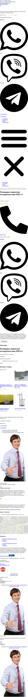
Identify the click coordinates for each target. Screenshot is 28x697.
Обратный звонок (4, 4)
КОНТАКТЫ (6, 122)
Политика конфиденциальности (13, 509)
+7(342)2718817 (3, 114)
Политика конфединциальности (5, 564)
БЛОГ (4, 121)
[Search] (15, 15)
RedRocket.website (14, 575)
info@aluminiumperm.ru (5, 2)
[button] (14, 152)
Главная (1, 188)
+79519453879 (3, 116)
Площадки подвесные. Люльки (14, 188)
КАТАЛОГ (5, 120)
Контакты (5, 541)
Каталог (5, 188)
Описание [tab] (4, 341)
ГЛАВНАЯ (5, 118)
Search (1, 15)
